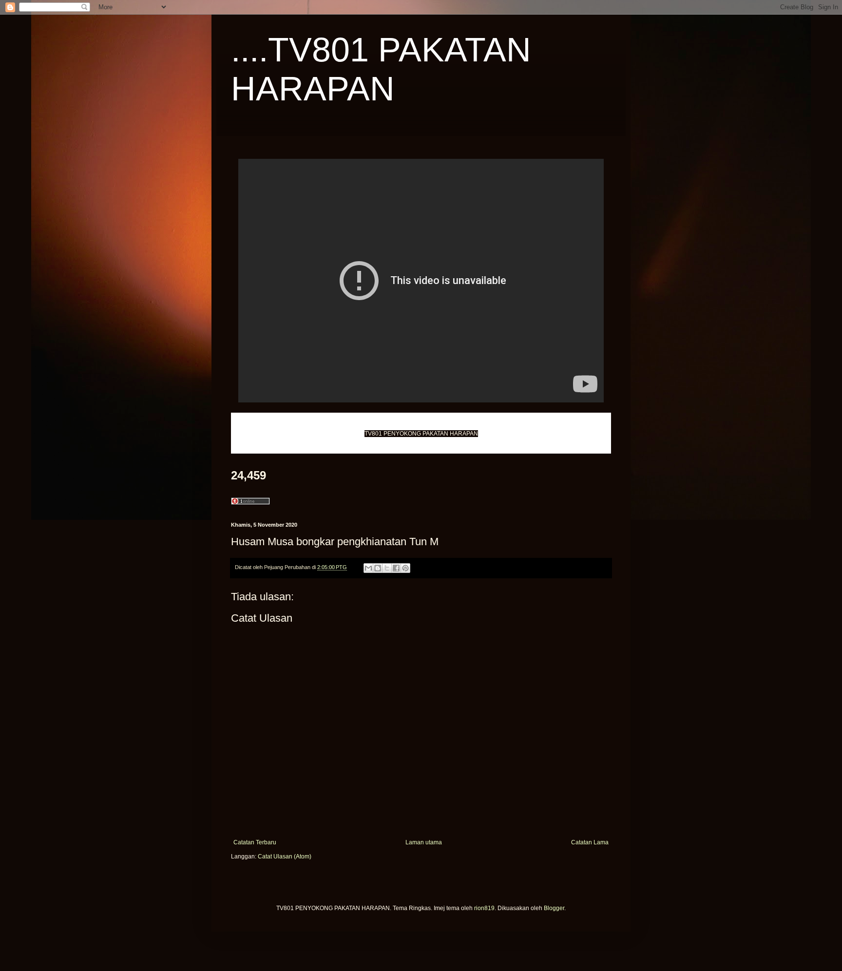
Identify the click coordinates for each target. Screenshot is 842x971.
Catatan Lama (590, 842)
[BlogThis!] (378, 568)
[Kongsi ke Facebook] (396, 568)
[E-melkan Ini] (368, 568)
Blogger (554, 908)
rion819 (484, 908)
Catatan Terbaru (254, 842)
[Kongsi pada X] (387, 568)
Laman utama (423, 842)
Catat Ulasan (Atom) (284, 856)
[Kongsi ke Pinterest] (405, 568)
